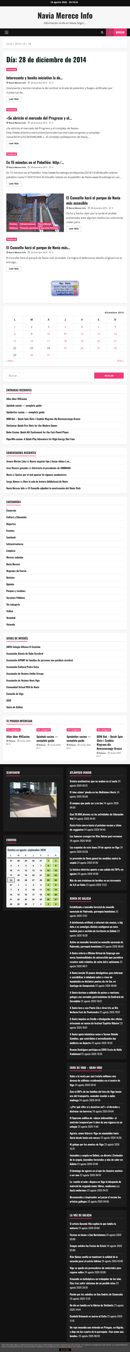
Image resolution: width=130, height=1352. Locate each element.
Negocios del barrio (16, 571)
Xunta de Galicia (14, 707)
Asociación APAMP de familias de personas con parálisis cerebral (39, 660)
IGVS (8, 700)
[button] (6, 32)
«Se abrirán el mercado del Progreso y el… (39, 118)
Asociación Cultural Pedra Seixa (22, 667)
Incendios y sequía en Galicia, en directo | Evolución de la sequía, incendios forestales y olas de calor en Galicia (96, 1159)
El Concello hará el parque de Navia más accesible (35, 213)
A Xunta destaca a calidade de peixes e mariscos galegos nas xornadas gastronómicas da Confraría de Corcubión (97, 997)
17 (48, 341)
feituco (12, 741)
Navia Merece (44, 224)
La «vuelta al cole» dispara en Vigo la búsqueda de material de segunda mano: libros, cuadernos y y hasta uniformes (95, 1186)
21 (115, 341)
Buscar (120, 32)
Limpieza (10, 551)
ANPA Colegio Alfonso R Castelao (23, 647)
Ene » (120, 361)
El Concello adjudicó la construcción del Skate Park (54, 488)
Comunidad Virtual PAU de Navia (22, 687)
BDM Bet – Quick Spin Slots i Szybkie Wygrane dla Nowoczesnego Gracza (43, 419)
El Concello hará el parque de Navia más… (38, 247)
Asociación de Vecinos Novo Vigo (23, 680)
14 (115, 334)
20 (98, 341)
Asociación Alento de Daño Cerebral (24, 653)
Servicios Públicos (49, 228)
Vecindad (10, 618)
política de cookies (74, 1347)
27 (98, 348)
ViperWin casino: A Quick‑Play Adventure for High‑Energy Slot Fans (40, 439)
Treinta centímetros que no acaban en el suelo (93, 781)
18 (65, 341)
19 (82, 341)
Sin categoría (13, 604)
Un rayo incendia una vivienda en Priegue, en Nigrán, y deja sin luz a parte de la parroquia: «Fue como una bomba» (97, 1331)
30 (31, 355)
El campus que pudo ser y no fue (86, 803)
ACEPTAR (65, 1350)
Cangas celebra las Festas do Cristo (88, 1246)
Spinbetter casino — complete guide (25, 412)
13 (98, 334)
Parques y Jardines (29, 228)
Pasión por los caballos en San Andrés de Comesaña (96, 1294)
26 (82, 348)
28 (115, 348)
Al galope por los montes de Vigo (87, 1144)
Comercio (11, 510)
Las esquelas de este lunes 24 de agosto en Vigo (95, 847)
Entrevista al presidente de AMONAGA (51, 468)
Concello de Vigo (14, 694)
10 (48, 334)
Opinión (10, 584)
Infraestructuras (28, 224)
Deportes (11, 524)
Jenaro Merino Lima (16, 461)
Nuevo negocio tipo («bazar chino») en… (50, 461)
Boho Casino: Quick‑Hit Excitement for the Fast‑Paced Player (37, 432)
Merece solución (14, 557)
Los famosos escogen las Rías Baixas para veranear (96, 836)
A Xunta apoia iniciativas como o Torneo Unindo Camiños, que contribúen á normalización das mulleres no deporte (94, 1038)
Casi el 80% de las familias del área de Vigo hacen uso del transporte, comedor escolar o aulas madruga (95, 1096)
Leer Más (15, 99)
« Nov (9, 361)
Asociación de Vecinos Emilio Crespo (25, 673)
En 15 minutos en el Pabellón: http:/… (35, 162)
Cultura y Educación (16, 517)
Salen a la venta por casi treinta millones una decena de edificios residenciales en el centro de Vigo (95, 1080)
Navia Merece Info (65, 15)
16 (31, 341)
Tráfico (9, 611)
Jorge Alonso (13, 481)
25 (65, 348)
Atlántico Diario (80, 772)
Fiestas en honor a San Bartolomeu (88, 1235)
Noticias (14, 228)
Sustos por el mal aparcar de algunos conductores (41, 475)
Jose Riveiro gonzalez (17, 468)
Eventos (13, 224)
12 (82, 334)
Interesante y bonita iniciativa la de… (34, 77)
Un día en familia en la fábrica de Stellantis (92, 1305)
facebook (11, 69)
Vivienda (10, 624)
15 (14, 341)
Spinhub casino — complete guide (24, 405)
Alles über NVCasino (16, 399)
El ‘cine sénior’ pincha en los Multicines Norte (93, 792)
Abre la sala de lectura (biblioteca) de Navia (45, 481)
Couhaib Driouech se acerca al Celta (88, 1316)
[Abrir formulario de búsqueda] (102, 32)
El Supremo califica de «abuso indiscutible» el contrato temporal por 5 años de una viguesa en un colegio (96, 1122)
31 (48, 355)
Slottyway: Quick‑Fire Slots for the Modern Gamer (31, 425)
